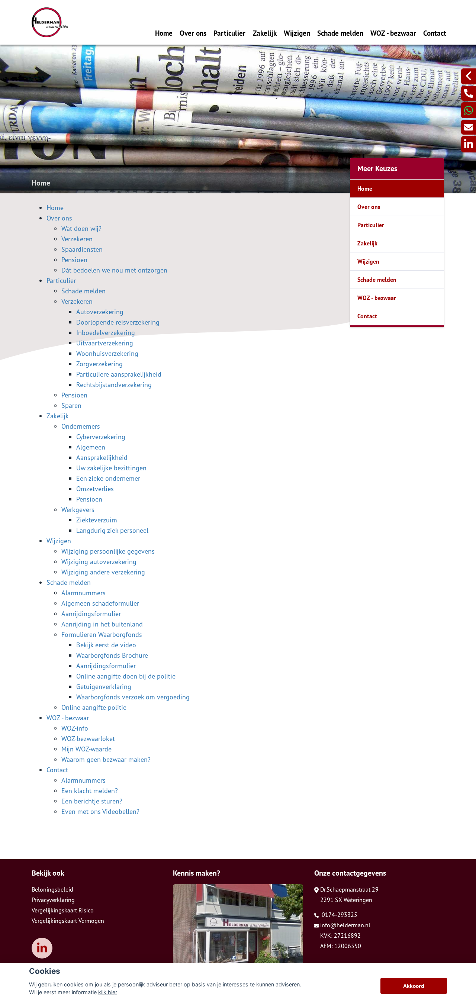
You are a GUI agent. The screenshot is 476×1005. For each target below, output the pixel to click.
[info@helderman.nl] (468, 127)
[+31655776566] (468, 110)
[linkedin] (468, 144)
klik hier (107, 992)
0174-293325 (338, 914)
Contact (434, 33)
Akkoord (413, 986)
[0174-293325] (468, 93)
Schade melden (340, 33)
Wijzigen (297, 33)
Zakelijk (265, 33)
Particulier (229, 33)
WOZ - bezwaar (393, 33)
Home (164, 33)
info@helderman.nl (345, 925)
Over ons (193, 33)
